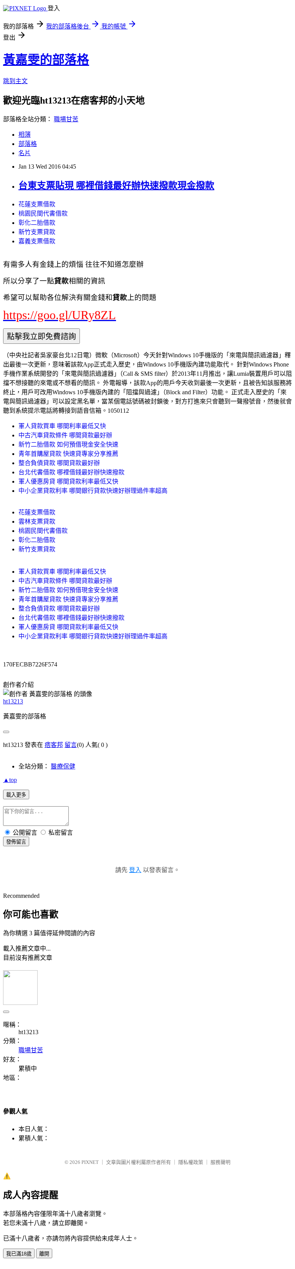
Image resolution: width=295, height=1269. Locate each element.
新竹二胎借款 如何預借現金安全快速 (68, 444)
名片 (24, 153)
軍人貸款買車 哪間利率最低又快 (62, 426)
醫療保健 (63, 766)
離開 (44, 1254)
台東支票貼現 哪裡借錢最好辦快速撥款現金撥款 (116, 186)
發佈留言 (16, 842)
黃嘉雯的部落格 (46, 60)
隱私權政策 (190, 1162)
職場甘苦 (66, 119)
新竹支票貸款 (36, 232)
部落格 (27, 144)
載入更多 (16, 795)
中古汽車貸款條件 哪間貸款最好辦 (65, 435)
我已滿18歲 (18, 1254)
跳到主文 (15, 81)
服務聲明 (220, 1162)
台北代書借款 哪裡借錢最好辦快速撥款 (71, 472)
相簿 (24, 134)
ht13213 (13, 701)
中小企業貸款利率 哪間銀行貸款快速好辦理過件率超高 (92, 490)
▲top (10, 780)
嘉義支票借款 (36, 241)
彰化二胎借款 (36, 222)
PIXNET (90, 1162)
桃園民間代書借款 (43, 213)
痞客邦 (54, 745)
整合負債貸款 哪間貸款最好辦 (59, 463)
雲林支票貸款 (36, 521)
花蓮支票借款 (36, 204)
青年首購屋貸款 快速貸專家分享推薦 (68, 453)
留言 (71, 745)
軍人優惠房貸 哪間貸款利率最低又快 (68, 481)
